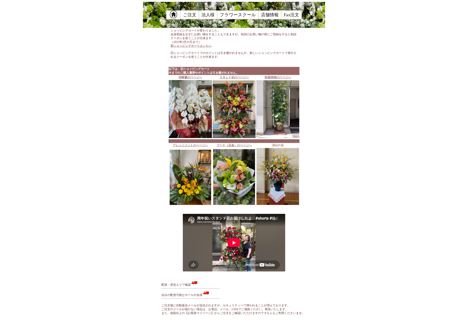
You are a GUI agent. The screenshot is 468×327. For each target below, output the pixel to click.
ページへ (190, 77)
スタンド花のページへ (234, 77)
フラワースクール (240, 14)
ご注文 (192, 14)
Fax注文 (293, 14)
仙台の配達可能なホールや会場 (182, 294)
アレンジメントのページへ (190, 145)
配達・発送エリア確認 (176, 284)
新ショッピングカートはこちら (191, 45)
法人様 (210, 14)
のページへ (278, 77)
